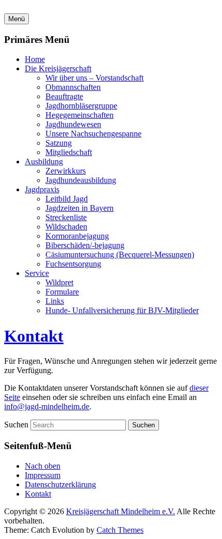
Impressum (42, 475)
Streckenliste (66, 217)
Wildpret (59, 282)
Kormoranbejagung (77, 236)
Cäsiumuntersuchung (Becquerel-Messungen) (119, 254)
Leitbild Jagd (66, 198)
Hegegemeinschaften (79, 115)
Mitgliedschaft (68, 152)
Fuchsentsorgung (73, 263)
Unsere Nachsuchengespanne (93, 133)
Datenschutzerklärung (60, 484)
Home (35, 59)
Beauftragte (64, 96)
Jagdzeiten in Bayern (79, 208)
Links (54, 301)
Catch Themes (120, 530)
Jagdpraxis (42, 189)
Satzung (58, 142)
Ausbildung (44, 161)
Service (37, 273)
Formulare (62, 291)
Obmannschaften (73, 87)
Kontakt (34, 336)
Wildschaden (66, 226)
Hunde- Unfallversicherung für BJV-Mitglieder (122, 310)
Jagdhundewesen (73, 124)
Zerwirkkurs (65, 170)
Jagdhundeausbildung (80, 180)
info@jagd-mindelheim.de (46, 406)
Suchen (16, 424)
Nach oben (42, 465)
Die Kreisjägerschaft (58, 68)
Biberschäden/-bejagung (84, 245)
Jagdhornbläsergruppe (81, 105)
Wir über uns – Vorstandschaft (94, 77)
